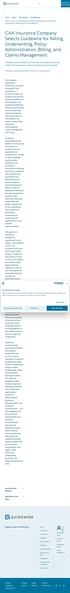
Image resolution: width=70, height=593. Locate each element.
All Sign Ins (63, 528)
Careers (42, 527)
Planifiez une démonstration (65, 4)
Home (7, 17)
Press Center (23, 17)
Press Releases (35, 17)
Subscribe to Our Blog (11, 497)
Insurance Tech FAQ (44, 554)
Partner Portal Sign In (61, 551)
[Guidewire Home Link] (19, 517)
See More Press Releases (11, 489)
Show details (60, 302)
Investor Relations (45, 549)
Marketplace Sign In (60, 546)
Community (43, 530)
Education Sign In (60, 540)
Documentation (45, 542)
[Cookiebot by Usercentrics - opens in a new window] (55, 283)
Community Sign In (60, 534)
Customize (34, 308)
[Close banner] (67, 283)
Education (43, 545)
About (14, 17)
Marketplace (43, 558)
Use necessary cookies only (13, 308)
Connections (44, 534)
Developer (43, 538)
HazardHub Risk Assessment (45, 563)
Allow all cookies (57, 308)
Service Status (44, 568)
